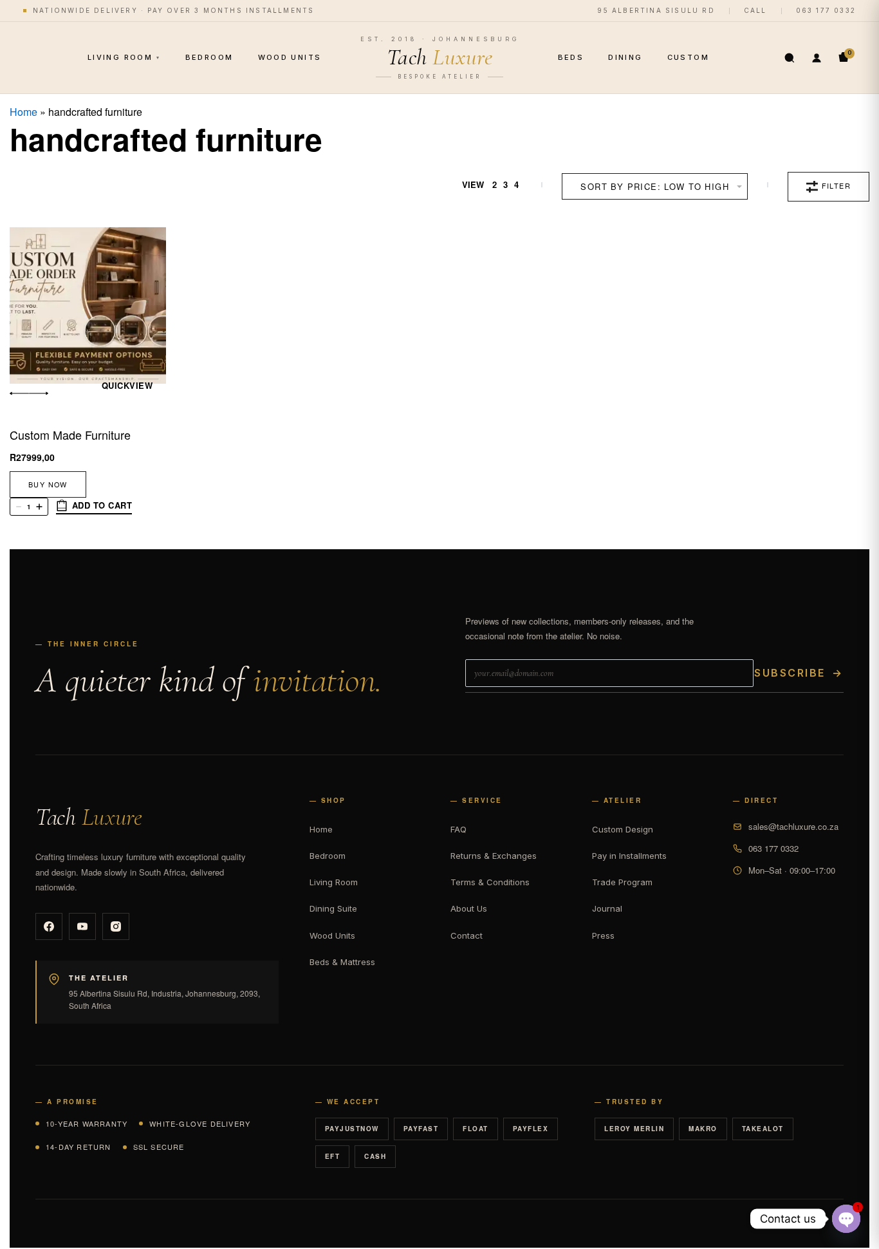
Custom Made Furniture (70, 434)
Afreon (826, 1223)
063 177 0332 (826, 10)
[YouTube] (82, 926)
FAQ (458, 829)
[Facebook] (48, 926)
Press (603, 935)
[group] (88, 305)
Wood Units (290, 57)
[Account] (816, 58)
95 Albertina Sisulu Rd (655, 10)
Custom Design (622, 829)
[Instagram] (115, 926)
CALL (755, 10)
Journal (607, 908)
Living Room (124, 57)
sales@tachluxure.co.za (793, 826)
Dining (625, 57)
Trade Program (622, 882)
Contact (466, 935)
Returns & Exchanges (493, 855)
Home (23, 111)
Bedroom (209, 57)
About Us (468, 908)
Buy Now (48, 484)
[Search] (789, 58)
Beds (571, 57)
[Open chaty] (846, 1219)
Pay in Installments (629, 855)
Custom (688, 57)
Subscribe (798, 672)
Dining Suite (333, 908)
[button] (94, 507)
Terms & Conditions (490, 882)
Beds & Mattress (342, 962)
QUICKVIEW (127, 385)
